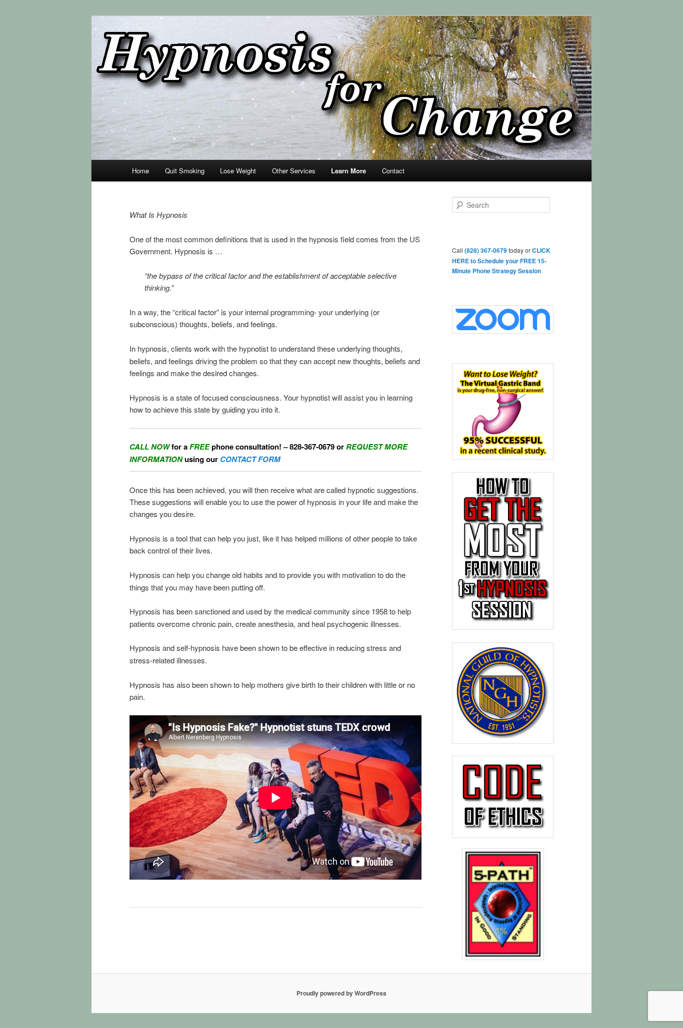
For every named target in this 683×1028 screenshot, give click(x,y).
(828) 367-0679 (485, 250)
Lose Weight (238, 170)
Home (140, 170)
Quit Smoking (184, 170)
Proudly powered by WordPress (341, 993)
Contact (393, 170)
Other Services (294, 170)
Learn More (348, 170)
